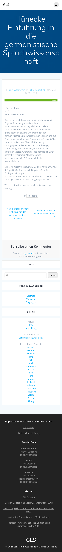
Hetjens (31, 350)
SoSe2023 (40, 89)
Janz (31, 356)
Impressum (28, 427)
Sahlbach (31, 382)
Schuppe (31, 385)
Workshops (31, 299)
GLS (6, 4)
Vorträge (31, 295)
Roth (31, 375)
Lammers (31, 366)
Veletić (31, 394)
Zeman (31, 398)
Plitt (31, 372)
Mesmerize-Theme (48, 546)
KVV (31, 325)
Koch (31, 363)
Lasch (31, 369)
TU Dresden (29, 497)
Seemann (31, 388)
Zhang (31, 401)
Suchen (52, 275)
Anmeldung (31, 328)
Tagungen (31, 302)
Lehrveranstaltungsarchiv (31, 337)
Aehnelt (31, 347)
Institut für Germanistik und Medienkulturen (29, 517)
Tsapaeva (31, 391)
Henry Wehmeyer (16, 89)
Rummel (31, 379)
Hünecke (31, 353)
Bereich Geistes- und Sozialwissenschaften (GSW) (29, 502)
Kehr (31, 359)
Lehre (31, 89)
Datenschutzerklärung (29, 433)
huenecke (32, 196)
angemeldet (28, 253)
